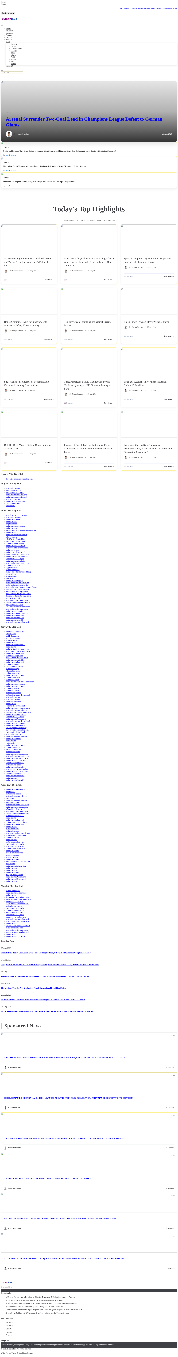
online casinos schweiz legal (16, 495)
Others (13, 55)
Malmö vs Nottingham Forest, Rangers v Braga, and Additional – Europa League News (39, 182)
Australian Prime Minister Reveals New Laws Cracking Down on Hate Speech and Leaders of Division (43, 1000)
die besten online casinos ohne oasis (19, 479)
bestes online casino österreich (17, 554)
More (8, 42)
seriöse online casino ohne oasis (18, 926)
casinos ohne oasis (13, 673)
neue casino (10, 864)
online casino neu (12, 851)
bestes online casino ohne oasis (17, 921)
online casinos (11, 522)
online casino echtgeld (14, 620)
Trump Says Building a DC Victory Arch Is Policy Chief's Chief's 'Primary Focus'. (37, 1313)
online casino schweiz (14, 611)
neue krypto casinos (13, 499)
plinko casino (11, 578)
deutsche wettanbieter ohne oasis (18, 596)
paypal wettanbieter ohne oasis (17, 730)
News (13, 53)
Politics (13, 57)
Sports (13, 59)
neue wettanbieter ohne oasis (17, 600)
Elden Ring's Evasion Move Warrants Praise (146, 321)
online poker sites (12, 550)
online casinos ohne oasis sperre (18, 708)
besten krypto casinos (14, 906)
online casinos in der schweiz (17, 771)
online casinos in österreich (16, 760)
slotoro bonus (11, 634)
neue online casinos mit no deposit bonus (21, 587)
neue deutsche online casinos (17, 515)
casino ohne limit (12, 680)
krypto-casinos (11, 576)
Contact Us (10, 66)
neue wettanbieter (12, 803)
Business (9, 33)
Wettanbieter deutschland (15, 809)
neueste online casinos (14, 853)
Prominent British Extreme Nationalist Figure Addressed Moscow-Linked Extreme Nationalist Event (89, 448)
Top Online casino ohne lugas (17, 897)
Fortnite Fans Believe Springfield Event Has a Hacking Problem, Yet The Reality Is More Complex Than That (46, 953)
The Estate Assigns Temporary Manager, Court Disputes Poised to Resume (34, 1300)
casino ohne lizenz (13, 565)
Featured (9, 39)
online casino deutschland (15, 645)
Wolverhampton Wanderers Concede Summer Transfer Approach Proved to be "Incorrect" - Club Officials (45, 976)
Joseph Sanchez (23, 134)
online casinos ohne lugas (15, 561)
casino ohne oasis (12, 664)
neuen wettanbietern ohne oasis (18, 651)
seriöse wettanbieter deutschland (18, 602)
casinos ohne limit (12, 570)
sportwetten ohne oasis (14, 666)
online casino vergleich (14, 581)
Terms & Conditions (19, 1353)
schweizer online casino (15, 763)
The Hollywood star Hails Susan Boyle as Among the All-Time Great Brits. (34, 1307)
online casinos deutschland (16, 501)
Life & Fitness (16, 48)
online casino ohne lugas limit (17, 613)
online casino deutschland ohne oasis (20, 682)
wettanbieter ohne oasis (15, 717)
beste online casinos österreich (17, 756)
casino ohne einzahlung (15, 543)
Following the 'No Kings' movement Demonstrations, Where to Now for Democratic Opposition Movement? (148, 448)
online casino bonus (13, 739)
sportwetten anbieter (13, 598)
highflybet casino (12, 636)
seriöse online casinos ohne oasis (18, 712)
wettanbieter (10, 506)
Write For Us (6, 1353)
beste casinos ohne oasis (15, 631)
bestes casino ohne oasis (15, 842)
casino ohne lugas (12, 669)
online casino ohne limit (15, 519)
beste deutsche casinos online (17, 769)
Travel (13, 64)
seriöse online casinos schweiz (17, 589)
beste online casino (13, 488)
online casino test (12, 872)
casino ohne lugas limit (14, 656)
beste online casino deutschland (18, 695)
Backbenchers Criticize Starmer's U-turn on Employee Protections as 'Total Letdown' (141, 8)
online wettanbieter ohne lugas (17, 649)
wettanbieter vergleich (14, 605)
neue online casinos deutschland (18, 861)
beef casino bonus (12, 638)
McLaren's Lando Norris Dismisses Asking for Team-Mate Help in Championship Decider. (40, 1297)
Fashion (9, 37)
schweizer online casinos (15, 773)
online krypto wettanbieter (16, 917)
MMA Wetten (11, 574)
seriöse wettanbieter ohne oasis (17, 813)
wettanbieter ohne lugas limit (17, 591)
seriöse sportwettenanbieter (16, 728)
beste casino (10, 792)
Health (13, 46)
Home (8, 29)
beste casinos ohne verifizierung (18, 833)
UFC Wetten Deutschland (16, 539)
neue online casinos (13, 490)
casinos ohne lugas (13, 747)
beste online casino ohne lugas (17, 805)
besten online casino (13, 765)
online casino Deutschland (16, 715)
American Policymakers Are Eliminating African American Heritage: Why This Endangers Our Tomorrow (89, 262)
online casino (11, 647)
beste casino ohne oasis (14, 846)
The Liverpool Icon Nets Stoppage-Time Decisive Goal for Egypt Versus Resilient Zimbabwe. (42, 1303)
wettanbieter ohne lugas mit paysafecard (21, 530)
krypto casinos (11, 524)
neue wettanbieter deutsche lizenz (18, 594)
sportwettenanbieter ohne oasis (17, 904)
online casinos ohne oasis (15, 526)
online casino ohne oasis (15, 615)
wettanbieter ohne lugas (15, 493)
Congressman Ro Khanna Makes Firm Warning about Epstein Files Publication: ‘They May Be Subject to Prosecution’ (50, 965)
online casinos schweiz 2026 (17, 758)
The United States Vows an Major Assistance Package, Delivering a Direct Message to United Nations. (44, 166)
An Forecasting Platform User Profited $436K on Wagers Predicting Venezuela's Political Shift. (27, 262)
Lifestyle (14, 51)
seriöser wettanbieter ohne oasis (18, 607)
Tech (13, 61)
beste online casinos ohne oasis (17, 622)
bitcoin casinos (11, 537)
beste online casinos (13, 517)
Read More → (49, 280)
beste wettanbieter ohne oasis (17, 548)
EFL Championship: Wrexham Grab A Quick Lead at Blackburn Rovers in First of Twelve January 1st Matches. (47, 1011)
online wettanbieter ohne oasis (17, 556)
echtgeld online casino (14, 875)
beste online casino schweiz (16, 710)
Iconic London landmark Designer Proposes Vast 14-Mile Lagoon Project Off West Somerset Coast (44, 1310)
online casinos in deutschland (17, 754)
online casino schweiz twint (16, 497)
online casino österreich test (16, 535)
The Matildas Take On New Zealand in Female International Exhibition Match (33, 988)
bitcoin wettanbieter (13, 749)
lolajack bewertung (13, 671)
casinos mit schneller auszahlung (18, 572)
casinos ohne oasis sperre (15, 848)
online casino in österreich (16, 866)
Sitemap (30, 1353)
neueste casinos (12, 857)
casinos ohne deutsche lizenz (17, 822)
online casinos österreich (15, 767)
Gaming (14, 44)
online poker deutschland (15, 552)
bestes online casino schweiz (17, 585)
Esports (9, 35)
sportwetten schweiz (13, 503)
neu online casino (12, 855)
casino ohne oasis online (15, 816)
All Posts (9, 31)
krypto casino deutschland (16, 835)
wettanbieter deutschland (15, 541)
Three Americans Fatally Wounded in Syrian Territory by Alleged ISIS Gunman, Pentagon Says (87, 385)
